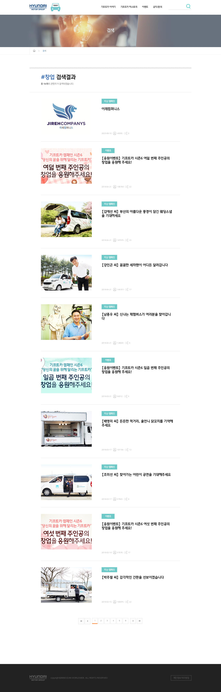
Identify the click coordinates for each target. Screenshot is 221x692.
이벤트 (145, 7)
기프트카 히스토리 (129, 7)
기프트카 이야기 (108, 7)
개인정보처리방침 (181, 678)
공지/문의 (157, 7)
